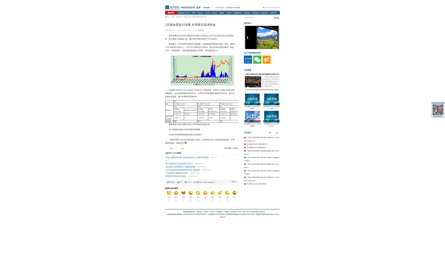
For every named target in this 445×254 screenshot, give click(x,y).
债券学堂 (273, 13)
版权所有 (179, 214)
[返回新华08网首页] (185, 143)
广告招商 (226, 212)
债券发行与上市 (184, 13)
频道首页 (171, 13)
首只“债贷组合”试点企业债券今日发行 (179, 163)
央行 (208, 36)
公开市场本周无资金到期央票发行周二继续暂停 (183, 170)
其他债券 (179, 17)
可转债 (228, 13)
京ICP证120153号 (188, 214)
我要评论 (199, 182)
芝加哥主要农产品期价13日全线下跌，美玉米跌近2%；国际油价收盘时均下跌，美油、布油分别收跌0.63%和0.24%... (270, 81)
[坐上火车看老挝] (265, 48)
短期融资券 (238, 13)
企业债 (214, 13)
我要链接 (219, 212)
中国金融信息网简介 (189, 212)
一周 (269, 133)
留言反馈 (172, 182)
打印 (180, 182)
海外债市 (247, 13)
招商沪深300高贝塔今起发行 (176, 176)
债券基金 (256, 13)
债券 (198, 7)
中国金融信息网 (171, 214)
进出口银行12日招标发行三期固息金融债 (181, 167)
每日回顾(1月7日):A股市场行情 (256, 147)
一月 (276, 133)
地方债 (200, 13)
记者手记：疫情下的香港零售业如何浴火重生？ (229, 8)
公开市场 (185, 90)
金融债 (221, 13)
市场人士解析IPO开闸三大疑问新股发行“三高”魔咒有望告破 (187, 157)
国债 (193, 13)
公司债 (207, 13)
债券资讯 (265, 13)
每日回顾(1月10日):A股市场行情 (257, 144)
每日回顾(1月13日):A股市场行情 (257, 184)
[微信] (257, 63)
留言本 (206, 212)
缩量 (174, 153)
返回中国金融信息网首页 (272, 7)
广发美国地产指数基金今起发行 (177, 173)
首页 (168, 17)
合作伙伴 (212, 212)
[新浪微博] (267, 63)
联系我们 (199, 212)
